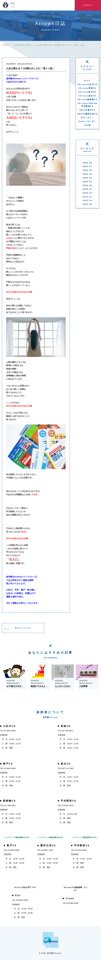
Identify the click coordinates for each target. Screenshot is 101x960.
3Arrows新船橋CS (87, 99)
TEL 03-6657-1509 (45, 850)
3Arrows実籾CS (87, 88)
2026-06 (87, 170)
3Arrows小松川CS (87, 84)
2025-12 (87, 193)
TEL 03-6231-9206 (79, 850)
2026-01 (87, 189)
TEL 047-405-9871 (65, 731)
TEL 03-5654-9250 (11, 850)
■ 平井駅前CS (67, 800)
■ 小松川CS (8, 726)
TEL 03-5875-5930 (8, 731)
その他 (87, 125)
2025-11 (87, 197)
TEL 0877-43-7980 (65, 768)
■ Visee (68, 898)
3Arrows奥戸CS (87, 92)
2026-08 (87, 163)
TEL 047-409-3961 (8, 805)
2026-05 (87, 174)
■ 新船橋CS (8, 800)
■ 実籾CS (64, 726)
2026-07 (87, 166)
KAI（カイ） (87, 117)
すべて (87, 81)
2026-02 (87, 185)
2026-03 (87, 182)
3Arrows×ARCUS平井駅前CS (87, 104)
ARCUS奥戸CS (87, 110)
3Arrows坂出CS (87, 96)
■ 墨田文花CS (46, 845)
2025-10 (87, 200)
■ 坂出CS (64, 763)
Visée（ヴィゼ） (87, 121)
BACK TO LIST (23, 628)
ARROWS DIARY (23, 45)
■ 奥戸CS (6, 763)
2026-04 (87, 178)
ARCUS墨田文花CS (87, 114)
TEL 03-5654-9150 (8, 768)
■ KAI (16, 895)
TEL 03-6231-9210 (65, 805)
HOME (5, 45)
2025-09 (87, 204)
